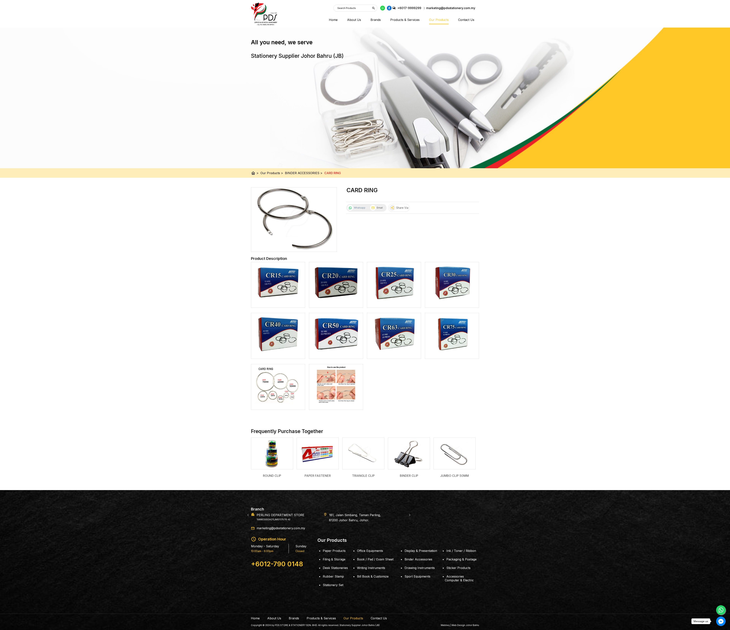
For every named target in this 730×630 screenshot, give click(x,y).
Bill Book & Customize (373, 576)
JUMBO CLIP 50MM (454, 476)
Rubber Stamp (333, 576)
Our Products (439, 20)
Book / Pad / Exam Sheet (375, 559)
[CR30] (452, 301)
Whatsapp (359, 207)
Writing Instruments (371, 568)
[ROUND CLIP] (272, 453)
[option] (365, 515)
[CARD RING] (294, 219)
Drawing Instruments (420, 568)
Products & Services (405, 20)
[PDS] (264, 13)
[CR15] (278, 301)
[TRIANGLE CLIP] (363, 453)
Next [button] (410, 515)
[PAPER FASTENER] (318, 453)
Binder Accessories (418, 559)
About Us (354, 20)
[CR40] (278, 352)
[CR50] (336, 352)
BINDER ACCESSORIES (303, 173)
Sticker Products (458, 568)
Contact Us (466, 20)
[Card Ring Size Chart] (278, 403)
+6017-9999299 (409, 8)
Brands (376, 20)
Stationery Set (333, 585)
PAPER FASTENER (318, 476)
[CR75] (452, 352)
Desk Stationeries (335, 568)
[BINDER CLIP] (409, 453)
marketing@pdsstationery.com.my (281, 528)
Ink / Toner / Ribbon (461, 551)
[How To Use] (336, 403)
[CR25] (394, 301)
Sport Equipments (417, 576)
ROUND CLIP (272, 476)
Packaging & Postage (461, 559)
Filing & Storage (334, 559)
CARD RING (332, 173)
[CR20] (336, 301)
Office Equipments (370, 551)
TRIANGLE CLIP (363, 476)
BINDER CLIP (409, 476)
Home (333, 20)
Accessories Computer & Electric (459, 578)
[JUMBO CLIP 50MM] (454, 453)
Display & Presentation (421, 551)
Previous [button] (248, 515)
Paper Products (334, 551)
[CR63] (394, 352)
